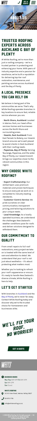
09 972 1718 (9, 398)
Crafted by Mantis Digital (18, 418)
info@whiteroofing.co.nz (14, 403)
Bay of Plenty (7, 297)
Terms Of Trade (24, 417)
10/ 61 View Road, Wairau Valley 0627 (18, 393)
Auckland (22, 294)
